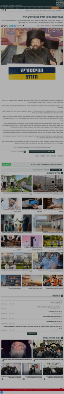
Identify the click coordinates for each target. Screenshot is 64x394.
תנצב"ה (45, 10)
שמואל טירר (60, 156)
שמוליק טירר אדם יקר (55, 306)
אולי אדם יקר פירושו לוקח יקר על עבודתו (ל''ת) (48, 310)
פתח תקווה (43, 156)
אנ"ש (38, 10)
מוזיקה (34, 8)
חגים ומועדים (29, 10)
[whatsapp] (10, 26)
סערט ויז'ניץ (53, 156)
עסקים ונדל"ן (11, 8)
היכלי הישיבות (51, 10)
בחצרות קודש (55, 8)
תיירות (17, 8)
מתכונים (5, 8)
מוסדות (37, 156)
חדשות (61, 8)
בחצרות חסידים (58, 10)
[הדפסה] (7, 26)
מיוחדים (34, 10)
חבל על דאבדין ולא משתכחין (53, 325)
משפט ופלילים (41, 8)
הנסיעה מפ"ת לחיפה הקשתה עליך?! (51, 320)
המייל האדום (5, 5)
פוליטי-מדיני (47, 8)
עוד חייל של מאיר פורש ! (54, 315)
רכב (21, 8)
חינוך (41, 10)
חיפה (48, 156)
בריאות (29, 8)
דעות (25, 8)
